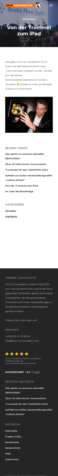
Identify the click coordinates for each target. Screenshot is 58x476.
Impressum (12, 459)
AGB (7, 453)
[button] (22, 372)
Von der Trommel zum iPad (21, 185)
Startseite (11, 430)
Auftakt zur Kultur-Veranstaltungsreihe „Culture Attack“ (28, 177)
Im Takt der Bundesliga (19, 191)
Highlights (11, 216)
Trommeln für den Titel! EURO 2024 (26, 169)
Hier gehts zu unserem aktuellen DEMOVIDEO (24, 156)
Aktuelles (29, 19)
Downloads (12, 442)
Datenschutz (13, 447)
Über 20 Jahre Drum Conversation (25, 164)
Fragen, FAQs (13, 436)
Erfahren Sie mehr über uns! (21, 320)
